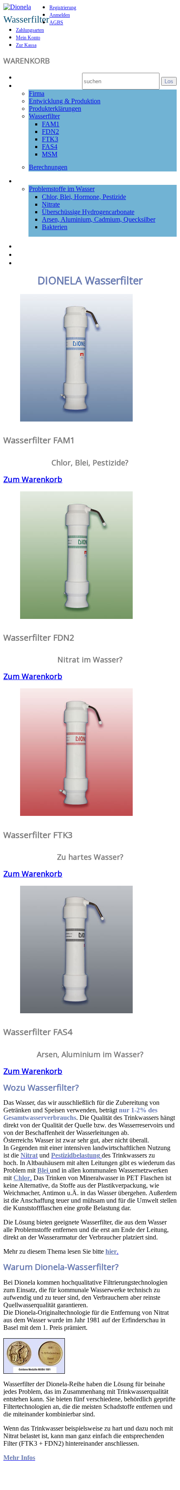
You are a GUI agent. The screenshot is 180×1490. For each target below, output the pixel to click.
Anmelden (59, 15)
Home (26, 77)
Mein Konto (28, 38)
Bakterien (54, 226)
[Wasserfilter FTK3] (76, 813)
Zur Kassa (26, 45)
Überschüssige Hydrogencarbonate (88, 211)
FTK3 (50, 139)
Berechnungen (48, 167)
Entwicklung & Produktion (64, 101)
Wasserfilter (44, 116)
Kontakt (30, 262)
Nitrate (51, 204)
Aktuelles (32, 245)
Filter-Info (34, 85)
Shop (25, 254)
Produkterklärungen (55, 108)
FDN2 (50, 131)
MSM (49, 154)
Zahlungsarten (30, 30)
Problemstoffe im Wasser (62, 188)
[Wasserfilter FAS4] (76, 1010)
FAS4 (49, 146)
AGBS (56, 23)
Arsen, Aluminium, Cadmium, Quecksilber (98, 219)
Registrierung (62, 7)
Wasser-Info (37, 180)
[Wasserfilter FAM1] (76, 419)
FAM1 (50, 124)
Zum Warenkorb (32, 479)
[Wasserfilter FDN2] (76, 616)
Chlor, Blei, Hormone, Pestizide (84, 196)
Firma (36, 93)
